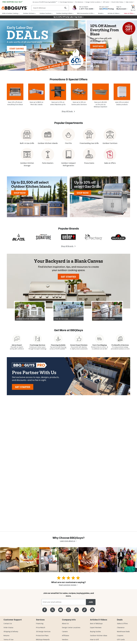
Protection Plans (42, 635)
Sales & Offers (122, 623)
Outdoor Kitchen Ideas (98, 635)
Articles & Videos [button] (113, 13)
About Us (65, 623)
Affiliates (65, 635)
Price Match (40, 627)
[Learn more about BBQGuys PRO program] (68, 376)
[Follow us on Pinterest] (76, 609)
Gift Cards (106, 2)
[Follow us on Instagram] (68, 609)
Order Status (8, 627)
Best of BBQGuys (96, 623)
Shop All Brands (67, 246)
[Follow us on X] (52, 609)
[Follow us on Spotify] (92, 609)
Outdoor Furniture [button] (45, 13)
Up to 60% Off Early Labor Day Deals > (68, 17)
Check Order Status (117, 2)
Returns (6, 635)
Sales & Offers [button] (128, 13)
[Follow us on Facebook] (44, 609)
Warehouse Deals (123, 631)
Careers (65, 631)
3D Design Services (43, 631)
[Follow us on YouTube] (60, 609)
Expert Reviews (95, 627)
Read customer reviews (67, 585)
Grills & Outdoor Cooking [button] (10, 13)
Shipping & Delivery (11, 631)
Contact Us (8, 623)
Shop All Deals (67, 111)
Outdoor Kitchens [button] (29, 13)
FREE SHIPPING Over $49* (12, 2)
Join (91, 602)
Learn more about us (67, 541)
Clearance (120, 627)
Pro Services (79, 2)
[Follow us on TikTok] (84, 609)
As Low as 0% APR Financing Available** (45, 2)
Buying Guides (95, 631)
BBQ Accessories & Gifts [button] (85, 13)
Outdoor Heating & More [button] (64, 13)
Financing (39, 623)
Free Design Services (66, 2)
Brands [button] (100, 13)
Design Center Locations (93, 2)
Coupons (120, 635)
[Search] (65, 8)
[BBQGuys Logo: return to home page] (16, 8)
